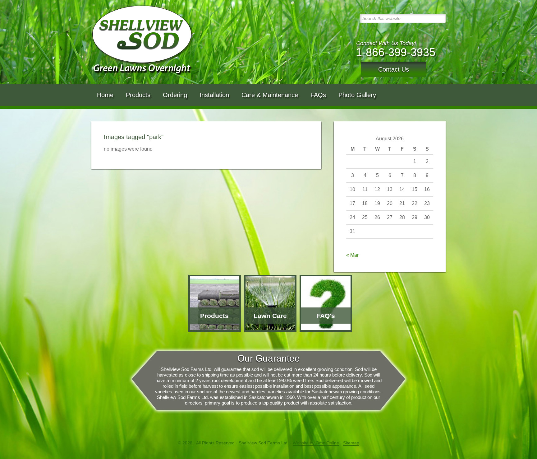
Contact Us (393, 69)
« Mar (352, 255)
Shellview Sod (143, 40)
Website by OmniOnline (316, 442)
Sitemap (351, 442)
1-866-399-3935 (395, 52)
